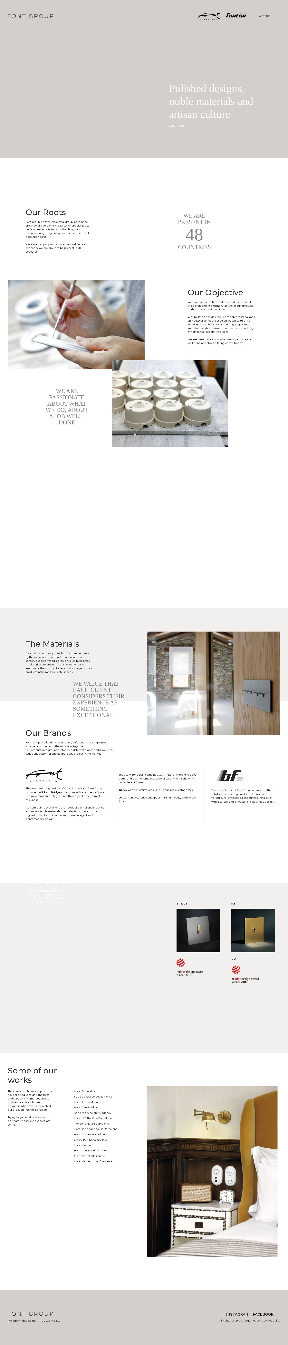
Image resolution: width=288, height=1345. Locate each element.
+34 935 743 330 (51, 1320)
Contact (264, 16)
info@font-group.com (22, 1320)
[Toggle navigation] (276, 15)
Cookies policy (271, 1320)
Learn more (176, 125)
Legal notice (252, 1320)
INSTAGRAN (237, 1314)
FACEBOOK (263, 1314)
